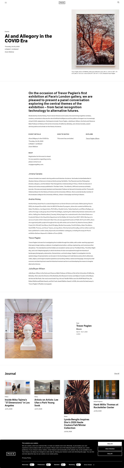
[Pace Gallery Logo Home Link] (62, 2)
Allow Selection (110, 448)
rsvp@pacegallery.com (36, 164)
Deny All (109, 453)
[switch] (48, 464)
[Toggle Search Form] (118, 2)
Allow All (110, 444)
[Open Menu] (6, 2)
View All (116, 373)
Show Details (88, 464)
